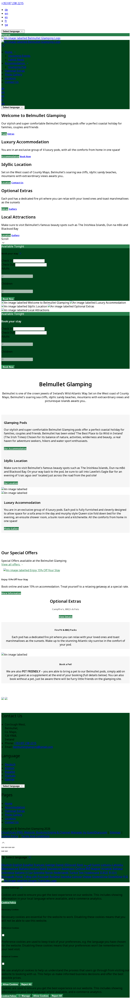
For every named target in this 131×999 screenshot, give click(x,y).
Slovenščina (99, 876)
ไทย (81, 872)
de (6, 10)
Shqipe (87, 876)
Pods (4, 133)
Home (8, 803)
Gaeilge (9, 779)
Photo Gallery (11, 528)
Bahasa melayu (29, 868)
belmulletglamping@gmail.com (33, 747)
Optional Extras (15, 811)
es (6, 17)
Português (8, 876)
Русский (43, 876)
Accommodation (10, 156)
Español (10, 772)
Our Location (11, 483)
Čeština (80, 868)
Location (6, 182)
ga (6, 25)
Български (54, 868)
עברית (29, 872)
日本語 (104, 872)
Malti (42, 868)
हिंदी (88, 868)
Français (10, 775)
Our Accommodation (15, 448)
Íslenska (38, 872)
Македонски (9, 868)
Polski (19, 876)
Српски (77, 876)
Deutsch (10, 764)
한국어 (113, 872)
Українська (91, 872)
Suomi (96, 865)
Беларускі (68, 868)
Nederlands (61, 872)
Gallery (13, 208)
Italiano (20, 872)
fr (6, 21)
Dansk (60, 865)
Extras (11, 133)
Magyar (96, 868)
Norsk (49, 872)
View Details (65, 616)
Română (54, 876)
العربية (87, 865)
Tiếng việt (30, 876)
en (6, 13)
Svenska (66, 876)
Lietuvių (106, 865)
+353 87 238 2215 (12, 3)
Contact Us (17, 182)
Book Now (25, 156)
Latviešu (117, 865)
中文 (125, 876)
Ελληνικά (70, 865)
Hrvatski (106, 868)
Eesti (80, 865)
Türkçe (73, 872)
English (9, 768)
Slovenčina (115, 876)
